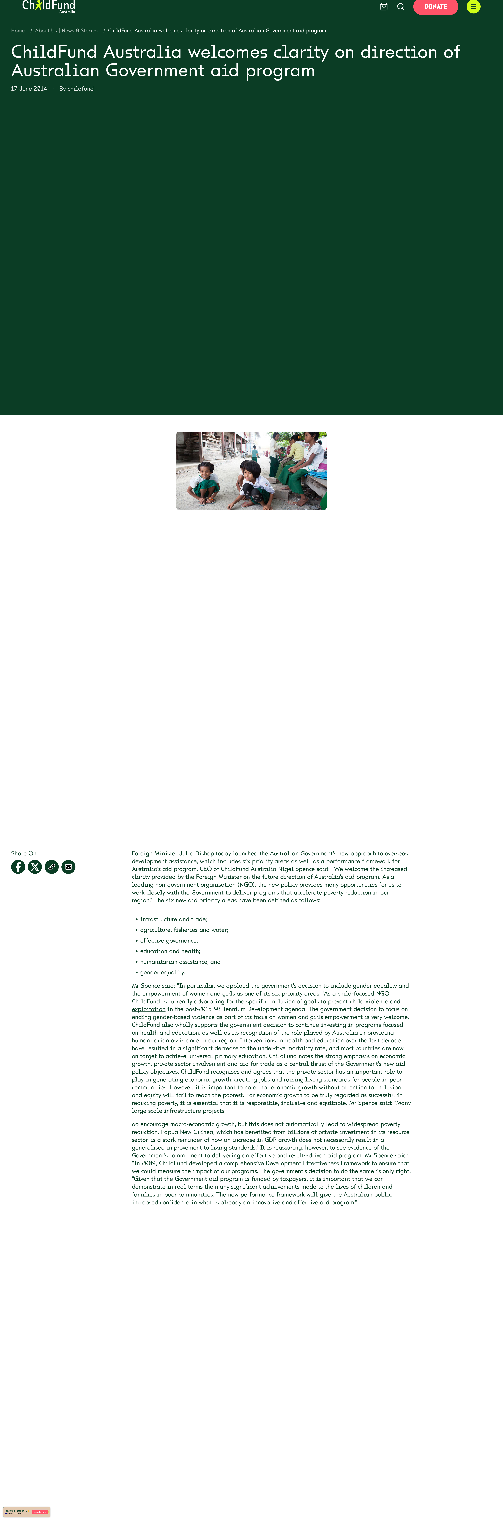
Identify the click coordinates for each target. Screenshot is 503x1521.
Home (18, 30)
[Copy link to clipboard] (52, 867)
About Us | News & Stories (66, 30)
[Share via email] (68, 867)
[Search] (401, 6)
